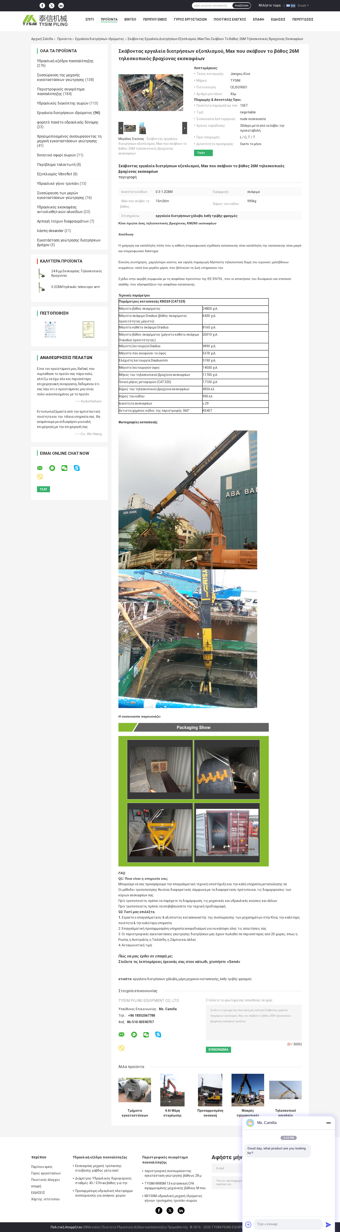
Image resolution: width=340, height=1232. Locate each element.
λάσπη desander (50, 231)
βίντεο (130, 19)
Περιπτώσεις (302, 19)
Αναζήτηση (241, 5)
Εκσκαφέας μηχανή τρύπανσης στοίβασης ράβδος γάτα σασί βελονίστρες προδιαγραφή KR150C (101, 1169)
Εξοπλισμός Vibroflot (54, 174)
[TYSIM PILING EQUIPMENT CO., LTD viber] (43, 477)
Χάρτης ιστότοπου (45, 1199)
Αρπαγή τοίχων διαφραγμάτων (63, 221)
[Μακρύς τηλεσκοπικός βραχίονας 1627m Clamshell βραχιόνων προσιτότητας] (248, 1090)
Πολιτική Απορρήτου (66, 1227)
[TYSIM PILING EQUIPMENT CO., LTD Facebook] (42, 6)
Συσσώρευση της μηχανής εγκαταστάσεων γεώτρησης (60, 77)
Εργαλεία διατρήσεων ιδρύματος (99, 39)
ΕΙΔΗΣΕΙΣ (278, 19)
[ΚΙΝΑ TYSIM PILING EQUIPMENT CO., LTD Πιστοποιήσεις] (50, 329)
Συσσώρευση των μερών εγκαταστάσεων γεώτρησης (60, 195)
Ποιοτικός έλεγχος (230, 19)
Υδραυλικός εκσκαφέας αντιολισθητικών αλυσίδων (60, 209)
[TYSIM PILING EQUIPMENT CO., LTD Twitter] (51, 6)
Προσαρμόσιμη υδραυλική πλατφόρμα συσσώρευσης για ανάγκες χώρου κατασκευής (104, 1194)
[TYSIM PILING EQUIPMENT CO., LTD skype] (80, 468)
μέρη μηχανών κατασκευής (199, 979)
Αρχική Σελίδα (42, 39)
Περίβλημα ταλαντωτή (56, 164)
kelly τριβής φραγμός (236, 979)
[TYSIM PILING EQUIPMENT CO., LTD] (45, 21)
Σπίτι (89, 19)
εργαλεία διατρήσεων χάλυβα (155, 979)
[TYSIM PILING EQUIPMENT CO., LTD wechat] (67, 468)
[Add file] (248, 1225)
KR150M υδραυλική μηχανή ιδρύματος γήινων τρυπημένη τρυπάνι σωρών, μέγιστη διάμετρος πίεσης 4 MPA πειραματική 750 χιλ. (173, 1199)
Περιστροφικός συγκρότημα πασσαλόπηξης (60, 91)
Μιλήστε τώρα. (270, 5)
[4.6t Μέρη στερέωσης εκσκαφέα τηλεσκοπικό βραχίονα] (172, 1090)
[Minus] (328, 1123)
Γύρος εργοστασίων (190, 19)
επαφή (258, 19)
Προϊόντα (109, 19)
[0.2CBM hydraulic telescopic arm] (41, 286)
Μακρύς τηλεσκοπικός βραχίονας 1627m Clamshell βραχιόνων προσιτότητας (248, 1113)
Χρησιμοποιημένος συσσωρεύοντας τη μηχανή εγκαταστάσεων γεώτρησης (69, 138)
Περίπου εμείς (155, 19)
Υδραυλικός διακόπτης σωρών (63, 103)
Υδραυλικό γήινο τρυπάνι (58, 183)
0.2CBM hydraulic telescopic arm (75, 287)
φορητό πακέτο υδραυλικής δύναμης (68, 122)
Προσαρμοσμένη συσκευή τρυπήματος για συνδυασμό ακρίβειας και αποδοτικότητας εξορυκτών (210, 1113)
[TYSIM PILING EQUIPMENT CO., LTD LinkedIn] (61, 6)
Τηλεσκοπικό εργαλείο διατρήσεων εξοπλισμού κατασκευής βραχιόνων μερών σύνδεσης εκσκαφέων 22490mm (286, 1113)
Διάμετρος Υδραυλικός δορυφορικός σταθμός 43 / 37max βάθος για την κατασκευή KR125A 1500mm (103, 1181)
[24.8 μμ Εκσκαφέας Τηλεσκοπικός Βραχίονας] (41, 273)
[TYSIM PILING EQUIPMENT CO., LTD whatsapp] (55, 468)
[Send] (328, 1225)
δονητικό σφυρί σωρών (56, 155)
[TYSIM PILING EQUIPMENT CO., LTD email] (43, 468)
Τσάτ (201, 153)
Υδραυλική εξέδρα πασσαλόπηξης (65, 61)
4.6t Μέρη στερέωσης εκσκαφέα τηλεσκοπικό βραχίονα (172, 1113)
